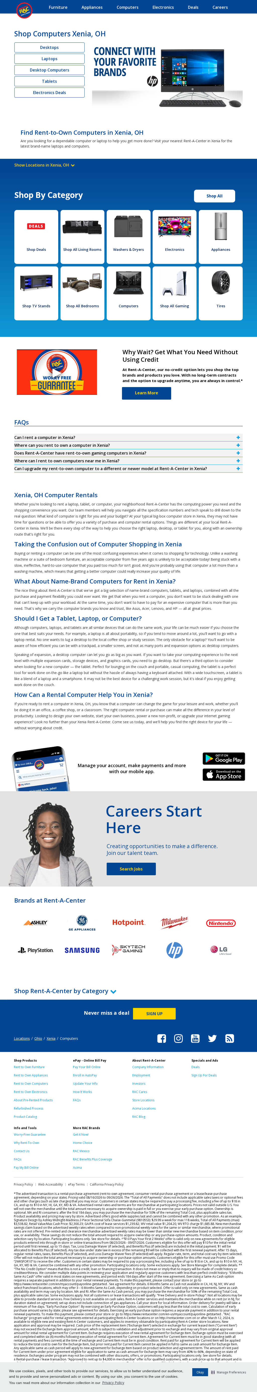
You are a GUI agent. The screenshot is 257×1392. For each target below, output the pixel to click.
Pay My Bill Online (26, 1167)
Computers (128, 306)
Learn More (146, 393)
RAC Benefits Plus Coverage (92, 1159)
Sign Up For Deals (204, 1075)
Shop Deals (36, 249)
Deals (195, 1067)
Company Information (148, 1067)
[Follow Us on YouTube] (195, 1044)
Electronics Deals (49, 92)
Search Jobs (131, 869)
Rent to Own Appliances (31, 1075)
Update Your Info (85, 1083)
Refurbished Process (28, 1108)
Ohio (38, 1038)
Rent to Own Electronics (30, 1092)
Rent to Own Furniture (29, 1067)
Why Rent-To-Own (26, 1143)
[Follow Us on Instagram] (178, 1044)
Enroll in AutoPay (85, 1075)
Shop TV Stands (36, 306)
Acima (77, 1167)
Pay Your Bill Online (87, 1067)
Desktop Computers (49, 70)
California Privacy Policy (106, 1184)
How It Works (82, 1092)
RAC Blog (138, 1117)
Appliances (220, 249)
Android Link (224, 760)
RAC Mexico (81, 1151)
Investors (138, 1083)
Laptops (49, 58)
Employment (141, 1075)
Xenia (51, 1038)
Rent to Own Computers (31, 1083)
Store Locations (143, 1100)
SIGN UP (154, 1013)
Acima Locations (144, 1108)
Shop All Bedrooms (82, 306)
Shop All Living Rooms (82, 249)
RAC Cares (139, 1092)
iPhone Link (224, 776)
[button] (228, 1372)
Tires (220, 306)
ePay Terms (76, 1184)
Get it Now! (81, 1134)
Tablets (49, 81)
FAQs (77, 1100)
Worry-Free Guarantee (30, 1134)
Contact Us (21, 1151)
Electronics (174, 249)
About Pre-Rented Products (33, 1100)
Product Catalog (25, 1117)
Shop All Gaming (174, 306)
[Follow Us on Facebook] (162, 1044)
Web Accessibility (50, 1184)
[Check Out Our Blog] (230, 1044)
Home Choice (82, 1143)
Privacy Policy (113, 1382)
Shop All (215, 196)
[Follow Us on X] (212, 1044)
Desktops (49, 47)
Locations (22, 1038)
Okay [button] (200, 1372)
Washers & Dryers (128, 249)
